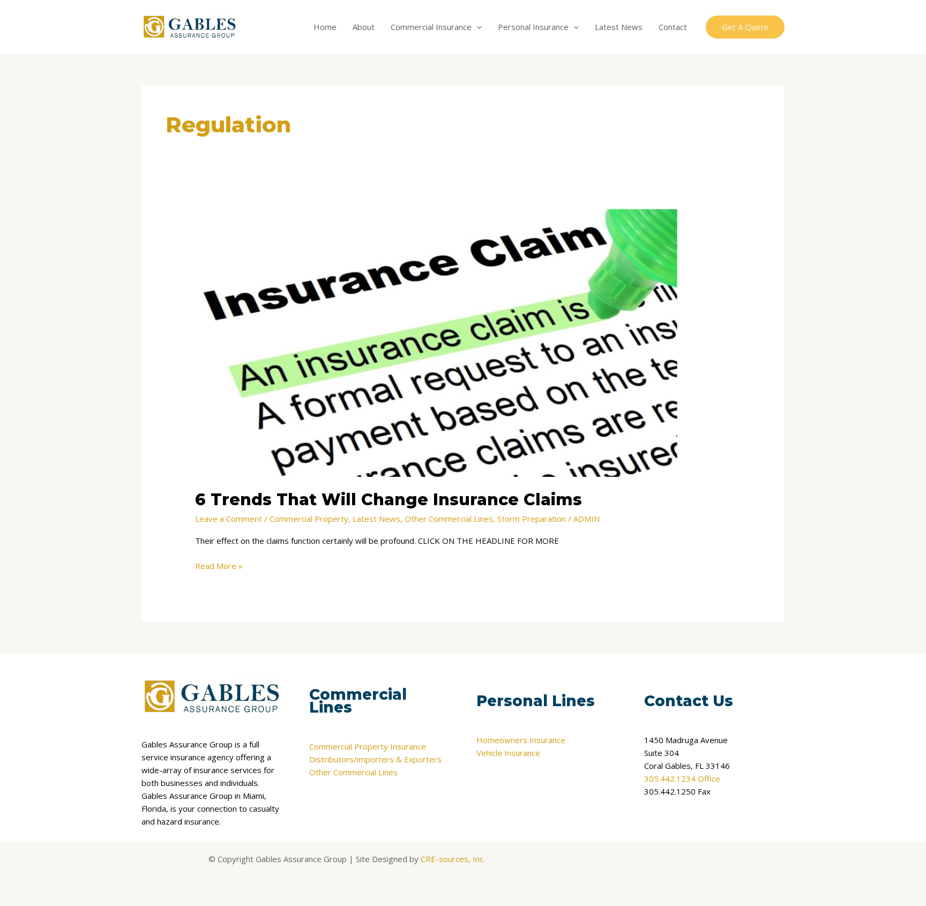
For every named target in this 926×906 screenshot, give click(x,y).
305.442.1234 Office (682, 778)
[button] (477, 26)
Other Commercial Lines (449, 518)
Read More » (219, 565)
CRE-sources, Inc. (453, 858)
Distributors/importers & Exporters (375, 759)
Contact (673, 26)
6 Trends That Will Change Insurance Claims (388, 500)
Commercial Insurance (431, 26)
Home (325, 26)
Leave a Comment (228, 518)
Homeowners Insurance (520, 740)
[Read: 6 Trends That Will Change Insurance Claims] (436, 341)
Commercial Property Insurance (367, 746)
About (364, 26)
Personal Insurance (533, 26)
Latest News (619, 26)
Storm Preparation (531, 518)
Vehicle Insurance (508, 752)
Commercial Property (309, 518)
